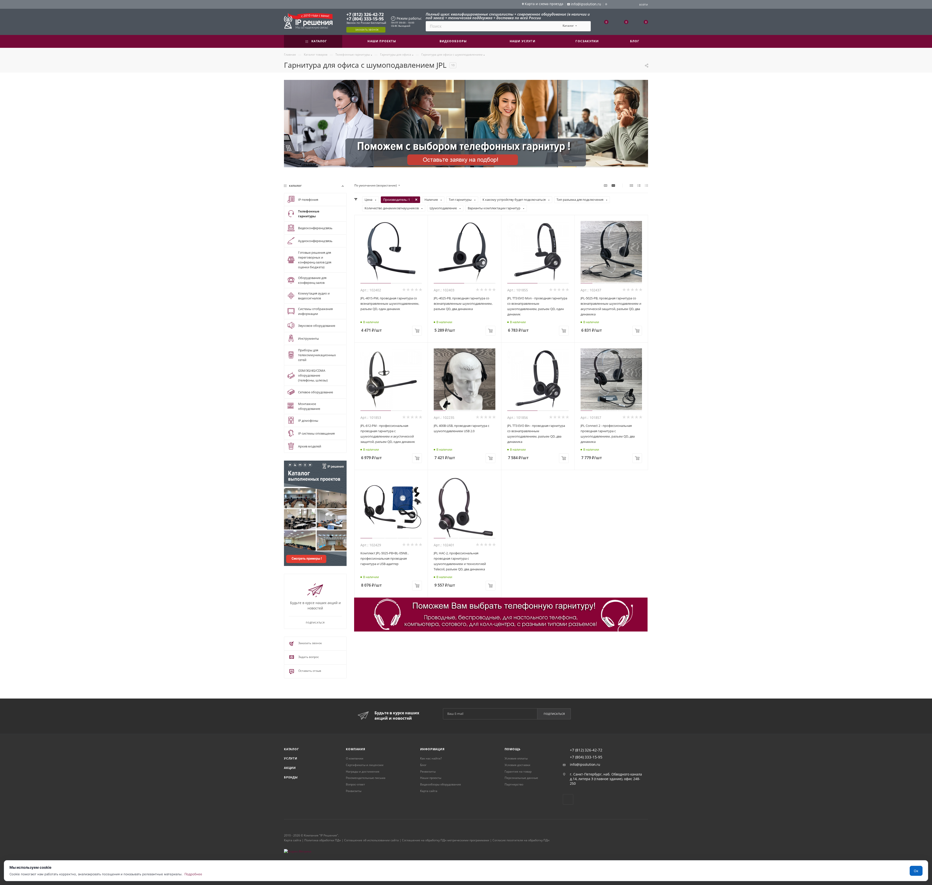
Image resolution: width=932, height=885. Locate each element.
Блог (423, 765)
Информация (432, 749)
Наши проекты (430, 778)
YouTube (568, 799)
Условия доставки (517, 765)
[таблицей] (646, 185)
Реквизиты (353, 791)
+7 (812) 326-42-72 (365, 14)
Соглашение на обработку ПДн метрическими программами (445, 840)
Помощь (513, 749)
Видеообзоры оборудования (440, 784)
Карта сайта (428, 791)
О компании (354, 758)
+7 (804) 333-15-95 (365, 19)
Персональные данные (521, 778)
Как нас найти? (431, 758)
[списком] (639, 185)
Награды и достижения (362, 771)
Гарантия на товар (518, 771)
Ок (916, 871)
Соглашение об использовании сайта (371, 840)
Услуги (290, 758)
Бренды (291, 777)
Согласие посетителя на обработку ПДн (520, 840)
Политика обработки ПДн (322, 840)
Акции (290, 768)
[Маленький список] (605, 185)
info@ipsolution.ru (585, 764)
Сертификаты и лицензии (364, 765)
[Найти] (585, 26)
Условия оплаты (516, 758)
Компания (355, 749)
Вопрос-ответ (355, 784)
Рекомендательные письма (365, 778)
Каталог (291, 749)
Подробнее (193, 874)
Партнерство (514, 784)
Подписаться (554, 714)
